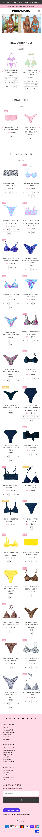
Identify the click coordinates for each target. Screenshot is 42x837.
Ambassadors (7, 739)
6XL (15, 86)
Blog (4, 779)
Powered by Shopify (23, 814)
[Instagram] (10, 719)
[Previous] (2, 71)
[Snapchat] (27, 719)
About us (5, 727)
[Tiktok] (31, 719)
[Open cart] (38, 11)
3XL (17, 82)
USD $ (21, 821)
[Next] (39, 71)
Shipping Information (9, 750)
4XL (7, 86)
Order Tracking (7, 759)
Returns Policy (7, 752)
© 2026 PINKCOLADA (10, 814)
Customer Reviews (8, 777)
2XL (13, 82)
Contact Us (6, 737)
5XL (11, 86)
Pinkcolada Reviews (9, 730)
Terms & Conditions (9, 732)
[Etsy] (35, 719)
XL (9, 82)
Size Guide (6, 757)
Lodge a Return (7, 755)
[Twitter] (14, 719)
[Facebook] (6, 719)
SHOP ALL (21, 160)
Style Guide (6, 775)
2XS (6, 79)
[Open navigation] (4, 11)
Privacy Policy (7, 734)
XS (9, 79)
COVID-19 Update (8, 761)
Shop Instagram (8, 770)
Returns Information (9, 748)
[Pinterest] (18, 719)
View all (21, 49)
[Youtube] (23, 719)
